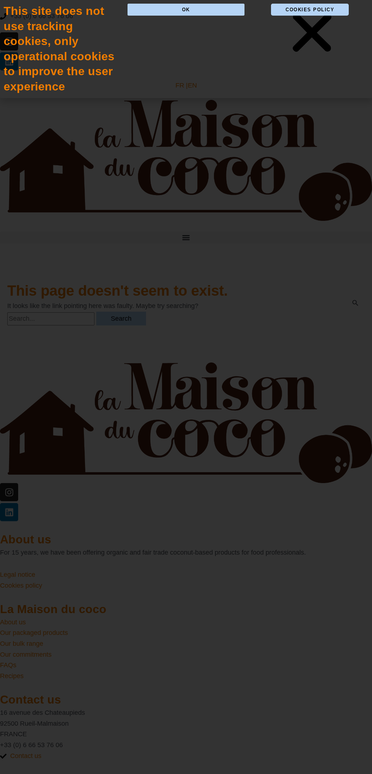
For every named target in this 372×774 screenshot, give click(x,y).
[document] (186, 387)
